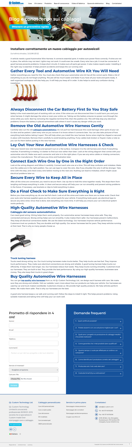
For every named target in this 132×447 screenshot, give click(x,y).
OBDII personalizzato (45, 424)
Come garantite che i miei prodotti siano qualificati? (98, 344)
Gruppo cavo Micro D (73, 417)
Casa (30, 3)
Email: (11, 330)
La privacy (30, 444)
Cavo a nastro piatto (44, 410)
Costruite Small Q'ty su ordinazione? (98, 373)
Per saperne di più (15, 424)
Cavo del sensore (43, 413)
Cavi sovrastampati (44, 420)
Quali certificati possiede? (98, 321)
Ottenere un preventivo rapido (30, 26)
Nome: (11, 321)
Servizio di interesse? (16, 366)
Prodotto (48, 3)
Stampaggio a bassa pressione (76, 406)
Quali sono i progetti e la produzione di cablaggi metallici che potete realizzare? (98, 336)
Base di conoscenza (61, 3)
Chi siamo (38, 3)
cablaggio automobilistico (44, 130)
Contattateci (117, 3)
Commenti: (13, 348)
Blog (107, 3)
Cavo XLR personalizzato (46, 406)
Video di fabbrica (78, 3)
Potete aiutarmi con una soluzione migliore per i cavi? (98, 328)
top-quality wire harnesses (33, 280)
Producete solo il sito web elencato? (98, 367)
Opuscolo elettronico (95, 3)
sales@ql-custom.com (106, 407)
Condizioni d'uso (22, 444)
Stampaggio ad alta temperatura (77, 413)
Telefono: (12, 339)
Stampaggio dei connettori (75, 410)
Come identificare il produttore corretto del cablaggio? (98, 360)
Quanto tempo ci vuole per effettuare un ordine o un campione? (98, 352)
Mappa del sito (12, 444)
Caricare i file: (14, 374)
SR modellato (42, 417)
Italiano (15, 434)
